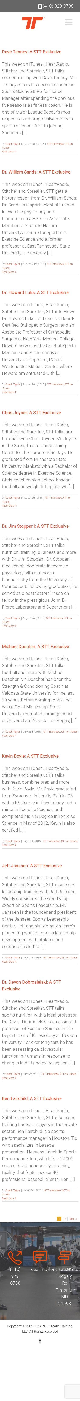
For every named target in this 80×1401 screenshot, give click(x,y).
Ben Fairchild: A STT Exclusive (32, 1098)
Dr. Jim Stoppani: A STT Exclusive (35, 526)
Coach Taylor (12, 143)
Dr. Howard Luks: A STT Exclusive (35, 292)
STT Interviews (55, 143)
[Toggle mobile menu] (69, 22)
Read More (8, 151)
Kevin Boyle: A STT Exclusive (30, 756)
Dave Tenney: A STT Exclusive (31, 51)
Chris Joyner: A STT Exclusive (31, 412)
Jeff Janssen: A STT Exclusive (32, 865)
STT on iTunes (69, 731)
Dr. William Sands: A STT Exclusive (36, 172)
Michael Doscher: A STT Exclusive (35, 646)
